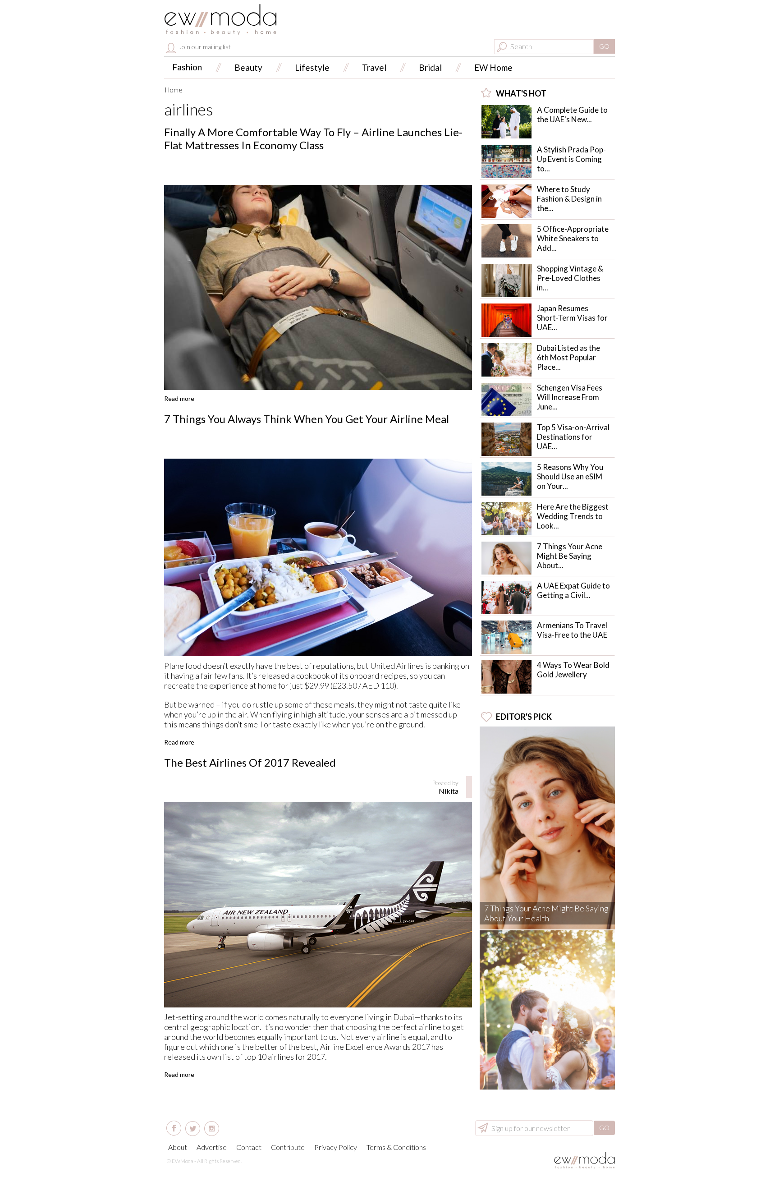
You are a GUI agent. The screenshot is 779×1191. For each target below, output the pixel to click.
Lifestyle (312, 67)
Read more (179, 398)
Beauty (248, 67)
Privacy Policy (335, 1147)
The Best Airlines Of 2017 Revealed (250, 762)
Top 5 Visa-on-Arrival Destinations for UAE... (573, 437)
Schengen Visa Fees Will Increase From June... (569, 397)
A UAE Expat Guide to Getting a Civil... (573, 590)
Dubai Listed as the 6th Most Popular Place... (568, 357)
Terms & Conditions (396, 1147)
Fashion (187, 67)
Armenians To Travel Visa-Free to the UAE (572, 630)
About (177, 1147)
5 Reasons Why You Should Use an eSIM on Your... (570, 476)
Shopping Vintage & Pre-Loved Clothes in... (570, 278)
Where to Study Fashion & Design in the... (569, 198)
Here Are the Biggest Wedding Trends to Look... (573, 516)
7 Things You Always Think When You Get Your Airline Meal (306, 418)
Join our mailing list (204, 47)
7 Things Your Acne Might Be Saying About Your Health (546, 913)
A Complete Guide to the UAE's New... (572, 114)
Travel (374, 67)
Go (604, 46)
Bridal (430, 67)
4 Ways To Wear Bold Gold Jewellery (573, 669)
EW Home (493, 67)
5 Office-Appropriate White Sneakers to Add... (573, 238)
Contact (248, 1147)
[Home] (220, 19)
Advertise (212, 1147)
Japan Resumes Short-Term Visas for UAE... (572, 317)
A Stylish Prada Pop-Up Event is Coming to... (571, 159)
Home (174, 90)
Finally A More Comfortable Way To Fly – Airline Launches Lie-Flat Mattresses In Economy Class (313, 138)
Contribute (288, 1147)
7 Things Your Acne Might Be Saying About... (569, 556)
